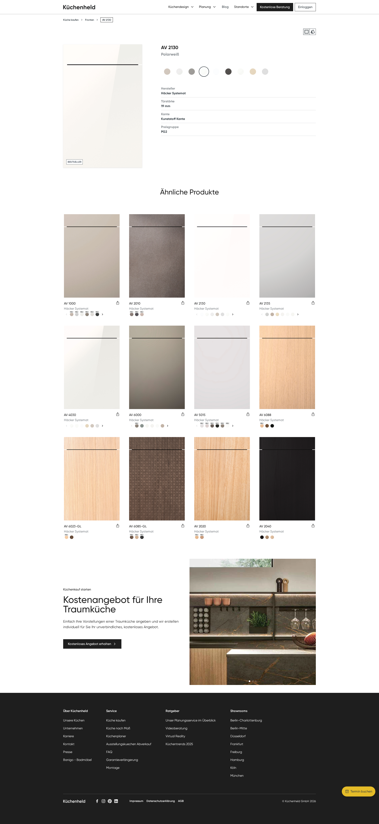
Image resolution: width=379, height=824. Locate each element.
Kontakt (68, 744)
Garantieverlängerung (122, 760)
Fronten (89, 19)
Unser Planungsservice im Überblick (191, 720)
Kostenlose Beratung (275, 7)
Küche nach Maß (118, 728)
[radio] (306, 32)
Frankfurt (236, 744)
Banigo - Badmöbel (77, 760)
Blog (225, 7)
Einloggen (305, 7)
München (237, 775)
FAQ (109, 752)
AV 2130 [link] (106, 19)
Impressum (136, 801)
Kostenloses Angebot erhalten (89, 644)
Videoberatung (176, 728)
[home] (79, 7)
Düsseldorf (238, 736)
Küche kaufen (71, 19)
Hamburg (237, 760)
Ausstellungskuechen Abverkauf (128, 744)
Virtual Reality (175, 736)
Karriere (68, 736)
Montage (112, 768)
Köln (233, 768)
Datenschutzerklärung (160, 801)
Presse (67, 752)
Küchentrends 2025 (179, 744)
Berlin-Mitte (238, 728)
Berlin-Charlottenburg (246, 720)
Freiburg (236, 752)
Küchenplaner (116, 736)
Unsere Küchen (73, 720)
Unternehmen (73, 728)
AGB (181, 801)
